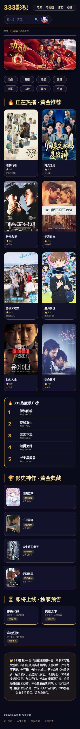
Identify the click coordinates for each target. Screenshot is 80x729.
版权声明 (35, 721)
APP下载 (21, 721)
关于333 (8, 721)
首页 (6, 31)
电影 (39, 7)
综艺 (60, 7)
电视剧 (50, 7)
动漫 (69, 7)
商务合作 (49, 721)
